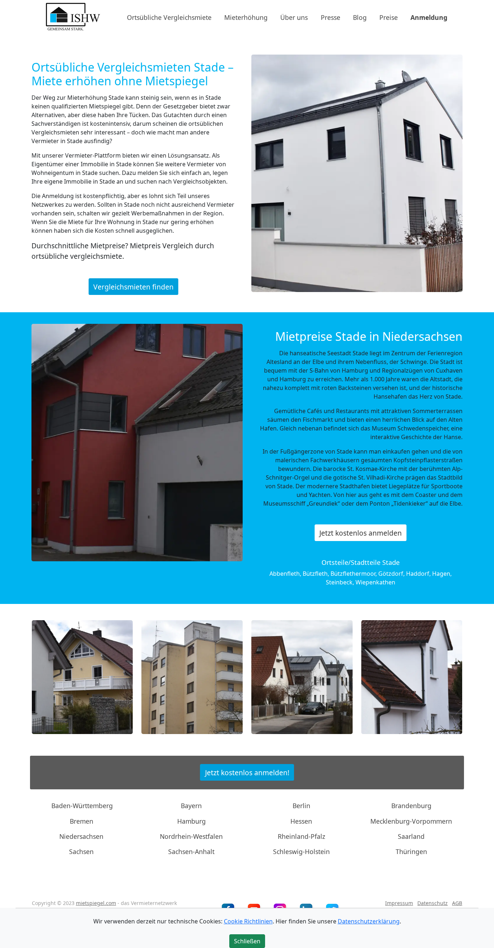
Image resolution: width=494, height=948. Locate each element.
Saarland (411, 836)
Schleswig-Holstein (301, 851)
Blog (360, 17)
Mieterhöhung (246, 17)
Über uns (294, 17)
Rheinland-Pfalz (301, 836)
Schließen (247, 941)
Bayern (191, 805)
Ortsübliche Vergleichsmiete (169, 17)
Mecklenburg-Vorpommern (411, 821)
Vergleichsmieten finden (133, 287)
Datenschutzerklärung (369, 921)
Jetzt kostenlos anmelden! (247, 772)
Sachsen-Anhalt (191, 851)
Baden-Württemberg (82, 805)
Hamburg (191, 821)
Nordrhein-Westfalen (191, 836)
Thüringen (411, 851)
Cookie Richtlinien (248, 921)
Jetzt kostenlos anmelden (360, 533)
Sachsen (81, 851)
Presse (330, 17)
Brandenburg (411, 805)
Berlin (301, 805)
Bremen (81, 821)
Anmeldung (428, 17)
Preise (388, 17)
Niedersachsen (81, 836)
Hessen (301, 821)
